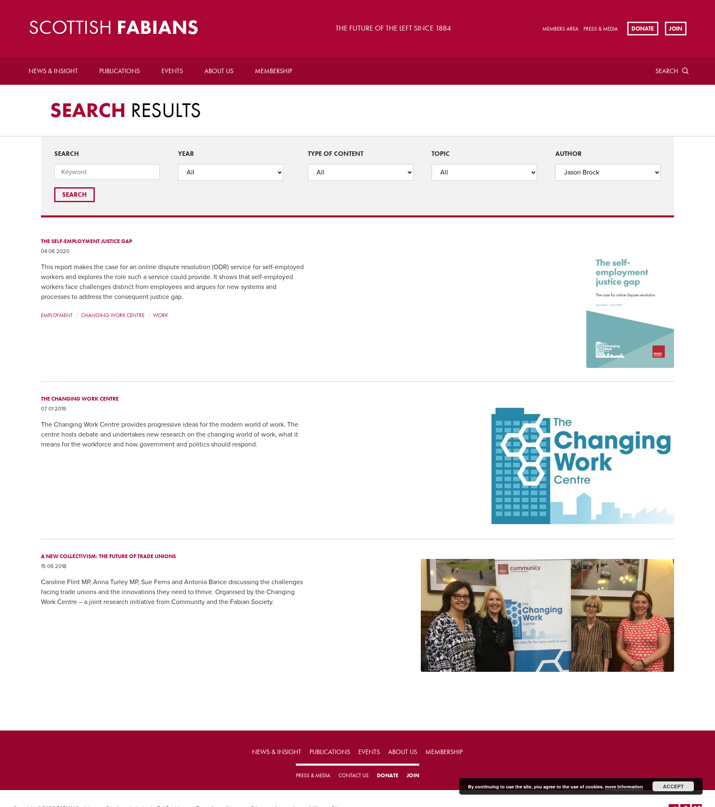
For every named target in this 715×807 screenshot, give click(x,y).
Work (160, 315)
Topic (441, 154)
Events (172, 71)
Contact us (353, 775)
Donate (642, 28)
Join (675, 28)
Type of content (335, 154)
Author (568, 154)
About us (218, 71)
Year (186, 154)
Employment (57, 315)
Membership (273, 71)
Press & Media (600, 28)
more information (624, 786)
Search (666, 71)
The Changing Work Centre (80, 398)
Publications (119, 71)
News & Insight (53, 71)
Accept (673, 786)
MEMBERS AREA (560, 28)
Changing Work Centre (112, 315)
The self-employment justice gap (86, 241)
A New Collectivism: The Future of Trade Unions (108, 556)
